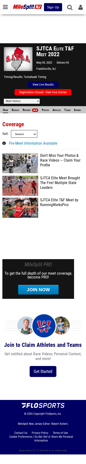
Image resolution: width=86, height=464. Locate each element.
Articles (57, 110)
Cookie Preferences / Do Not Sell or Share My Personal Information (41, 438)
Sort (5, 134)
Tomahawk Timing (35, 77)
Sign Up (53, 7)
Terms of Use (60, 433)
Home (5, 110)
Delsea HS (63, 62)
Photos (45, 110)
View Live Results (43, 84)
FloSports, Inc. (53, 413)
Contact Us (20, 433)
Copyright (39, 413)
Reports (30, 110)
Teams (67, 110)
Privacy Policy (40, 433)
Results (15, 110)
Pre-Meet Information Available (33, 143)
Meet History (13, 101)
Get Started (43, 371)
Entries (77, 110)
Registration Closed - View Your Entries (43, 92)
